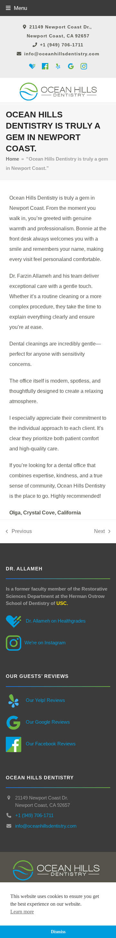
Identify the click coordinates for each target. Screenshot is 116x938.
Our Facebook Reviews (50, 743)
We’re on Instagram (45, 642)
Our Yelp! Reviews (44, 700)
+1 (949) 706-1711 (61, 44)
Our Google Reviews (47, 722)
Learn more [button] (22, 911)
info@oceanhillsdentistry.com (61, 53)
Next (99, 533)
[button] (16, 8)
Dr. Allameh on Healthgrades (55, 621)
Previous (19, 533)
